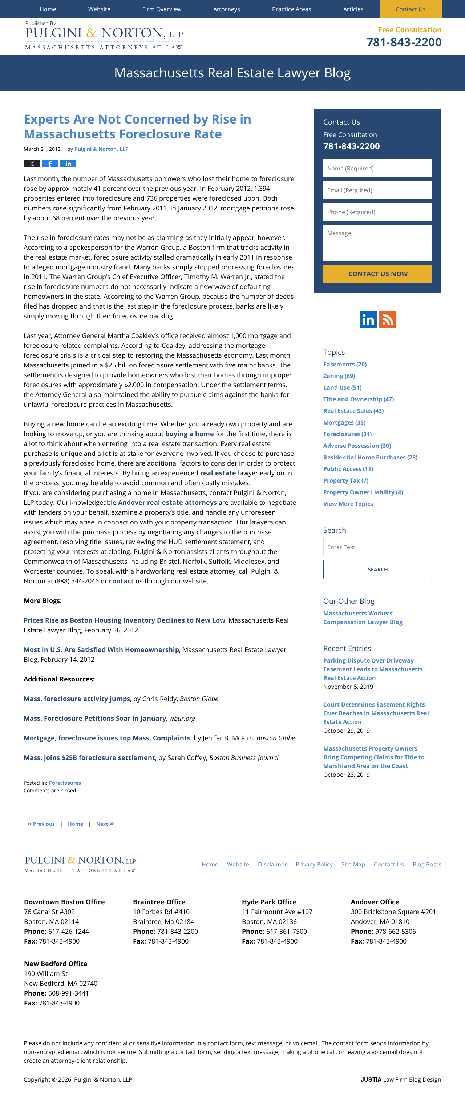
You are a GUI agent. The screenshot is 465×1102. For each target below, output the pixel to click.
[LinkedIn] (368, 319)
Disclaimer (272, 864)
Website (99, 9)
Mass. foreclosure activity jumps (77, 698)
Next (105, 823)
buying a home (189, 433)
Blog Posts (427, 864)
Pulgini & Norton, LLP (103, 1079)
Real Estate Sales (353, 411)
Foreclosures (65, 782)
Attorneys (226, 9)
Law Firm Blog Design (401, 1079)
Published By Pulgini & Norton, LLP (404, 37)
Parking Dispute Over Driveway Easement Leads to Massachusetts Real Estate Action (373, 669)
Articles (353, 9)
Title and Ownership (358, 399)
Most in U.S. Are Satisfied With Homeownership (101, 649)
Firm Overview (161, 9)
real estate (218, 472)
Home (48, 9)
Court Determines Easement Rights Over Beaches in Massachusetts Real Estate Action (376, 713)
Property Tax (345, 480)
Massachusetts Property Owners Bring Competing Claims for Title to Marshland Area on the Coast (374, 757)
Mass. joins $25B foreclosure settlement (89, 757)
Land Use (342, 387)
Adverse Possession (357, 446)
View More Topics (348, 504)
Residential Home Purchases (370, 457)
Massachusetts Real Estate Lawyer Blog (104, 36)
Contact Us (411, 9)
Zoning (339, 376)
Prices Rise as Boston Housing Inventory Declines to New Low (124, 620)
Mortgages (344, 422)
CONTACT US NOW (378, 273)
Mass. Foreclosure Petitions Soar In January (95, 718)
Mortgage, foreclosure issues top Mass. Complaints (107, 737)
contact (121, 580)
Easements (345, 364)
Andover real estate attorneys (167, 502)
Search (378, 569)
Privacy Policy (314, 864)
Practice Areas (291, 9)
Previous (41, 823)
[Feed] (387, 319)
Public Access (348, 469)
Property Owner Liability (363, 492)
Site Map (353, 864)
